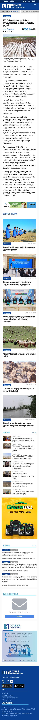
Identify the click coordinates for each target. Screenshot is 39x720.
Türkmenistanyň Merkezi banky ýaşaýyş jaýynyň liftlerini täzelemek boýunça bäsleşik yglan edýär (17, 553)
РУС (33, 1)
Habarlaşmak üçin (7, 700)
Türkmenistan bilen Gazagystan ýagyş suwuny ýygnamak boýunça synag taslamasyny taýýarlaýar (18, 424)
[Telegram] (30, 29)
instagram (7, 681)
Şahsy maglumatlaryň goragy (10, 698)
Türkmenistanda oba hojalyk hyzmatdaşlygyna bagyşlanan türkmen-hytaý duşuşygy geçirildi (17, 283)
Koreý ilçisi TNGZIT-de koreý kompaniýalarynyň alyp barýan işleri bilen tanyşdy (23, 476)
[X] (23, 29)
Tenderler (6, 545)
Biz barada (5, 693)
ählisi (34, 432)
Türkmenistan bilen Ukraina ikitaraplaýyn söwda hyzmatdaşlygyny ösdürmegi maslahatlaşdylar (23, 466)
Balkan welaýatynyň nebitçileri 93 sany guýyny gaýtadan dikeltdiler (22, 485)
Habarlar (6, 432)
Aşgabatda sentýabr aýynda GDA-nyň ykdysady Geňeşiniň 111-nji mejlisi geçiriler (23, 439)
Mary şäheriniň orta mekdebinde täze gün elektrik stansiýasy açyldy (23, 492)
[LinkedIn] (25, 29)
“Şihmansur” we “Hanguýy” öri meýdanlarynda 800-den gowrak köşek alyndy (19, 389)
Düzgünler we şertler (7, 695)
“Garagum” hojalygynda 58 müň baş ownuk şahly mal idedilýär (19, 355)
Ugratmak (19, 616)
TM (29, 1)
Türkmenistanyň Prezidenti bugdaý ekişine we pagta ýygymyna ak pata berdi (19, 248)
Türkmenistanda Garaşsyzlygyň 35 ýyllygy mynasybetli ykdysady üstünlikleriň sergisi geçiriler (23, 448)
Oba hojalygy (7, 16)
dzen (11, 681)
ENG (24, 1)
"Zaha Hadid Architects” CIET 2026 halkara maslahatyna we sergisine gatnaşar (23, 457)
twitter (3, 681)
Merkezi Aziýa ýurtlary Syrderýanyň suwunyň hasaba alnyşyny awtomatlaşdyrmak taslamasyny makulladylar (19, 319)
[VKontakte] (27, 29)
